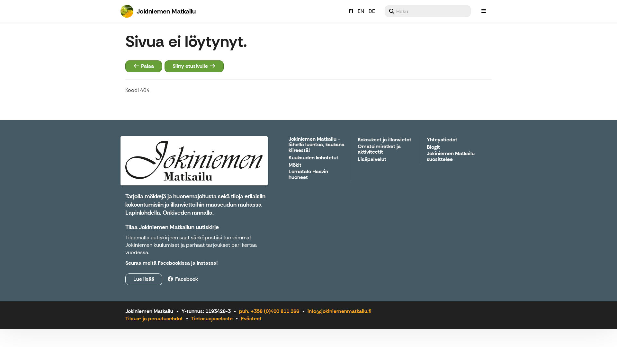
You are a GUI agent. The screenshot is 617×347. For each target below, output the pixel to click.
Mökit (295, 165)
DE (372, 11)
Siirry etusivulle (191, 66)
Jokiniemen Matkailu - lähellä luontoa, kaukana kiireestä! (316, 145)
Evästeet (251, 318)
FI (351, 11)
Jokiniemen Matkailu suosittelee (451, 157)
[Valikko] (484, 11)
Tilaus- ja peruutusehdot (154, 318)
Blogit (433, 147)
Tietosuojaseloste (212, 318)
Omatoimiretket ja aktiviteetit (379, 150)
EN (361, 11)
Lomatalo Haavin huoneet (308, 175)
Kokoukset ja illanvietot (384, 140)
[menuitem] (428, 11)
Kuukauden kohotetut (313, 158)
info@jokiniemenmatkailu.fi (339, 311)
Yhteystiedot (442, 140)
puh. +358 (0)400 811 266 (269, 311)
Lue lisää (143, 279)
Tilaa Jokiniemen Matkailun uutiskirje (172, 227)
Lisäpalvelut (372, 159)
